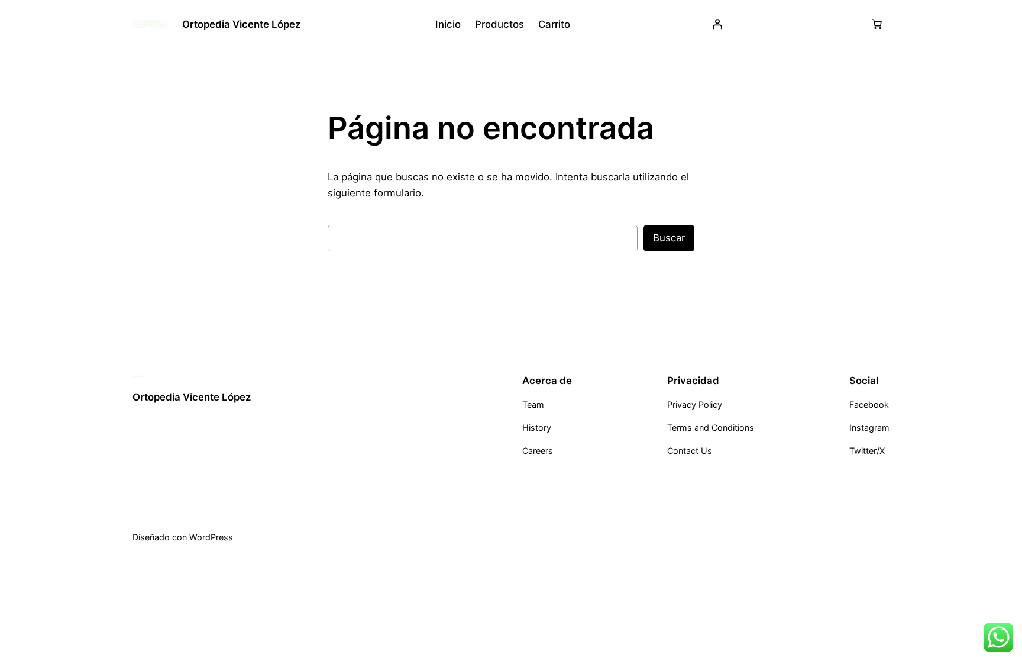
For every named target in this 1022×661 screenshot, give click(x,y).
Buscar (669, 238)
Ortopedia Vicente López (241, 24)
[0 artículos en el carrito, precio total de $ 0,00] (877, 24)
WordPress (211, 537)
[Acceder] (717, 24)
